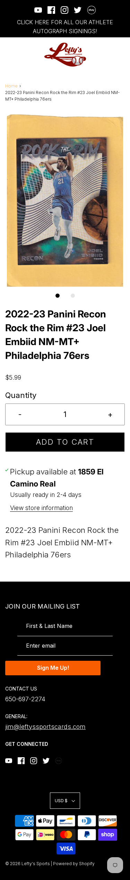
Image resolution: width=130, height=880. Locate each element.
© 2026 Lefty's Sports (27, 863)
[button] (65, 200)
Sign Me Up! (53, 667)
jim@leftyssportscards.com (45, 726)
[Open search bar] (101, 54)
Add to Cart (65, 441)
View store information (41, 507)
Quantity (20, 395)
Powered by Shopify (74, 863)
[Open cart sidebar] (120, 54)
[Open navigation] (9, 54)
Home (11, 86)
